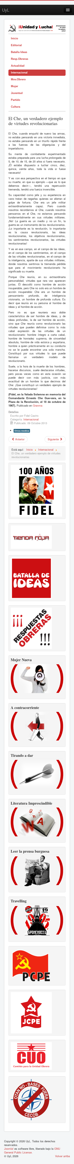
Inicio (14, 38)
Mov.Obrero (18, 79)
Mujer (14, 86)
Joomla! (9, 1149)
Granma (37, 405)
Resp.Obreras (19, 58)
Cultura (15, 106)
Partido (15, 99)
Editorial (16, 45)
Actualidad (17, 65)
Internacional (19, 72)
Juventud (17, 93)
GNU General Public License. (32, 1150)
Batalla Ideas (19, 52)
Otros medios (21, 430)
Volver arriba (62, 1156)
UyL (5, 10)
